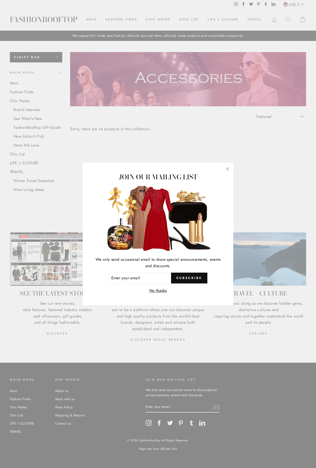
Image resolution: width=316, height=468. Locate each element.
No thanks (158, 290)
